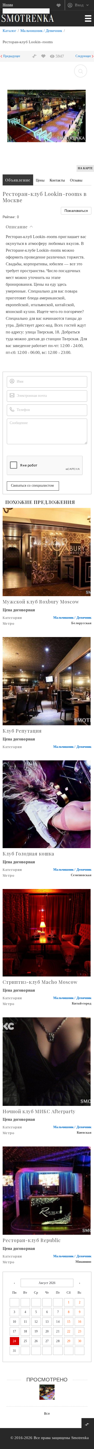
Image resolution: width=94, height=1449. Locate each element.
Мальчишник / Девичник (41, 31)
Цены (40, 180)
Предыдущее (11, 56)
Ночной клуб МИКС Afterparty (39, 1111)
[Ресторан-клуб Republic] (47, 1190)
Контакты (57, 180)
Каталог (9, 31)
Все (47, 1413)
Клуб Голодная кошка (28, 853)
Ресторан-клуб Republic (32, 1240)
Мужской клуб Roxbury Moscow (41, 602)
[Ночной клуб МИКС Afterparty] (47, 1061)
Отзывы (76, 180)
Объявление (18, 180)
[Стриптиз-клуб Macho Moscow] (47, 932)
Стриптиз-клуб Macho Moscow (40, 982)
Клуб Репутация (22, 731)
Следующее (83, 56)
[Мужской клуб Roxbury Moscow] (47, 551)
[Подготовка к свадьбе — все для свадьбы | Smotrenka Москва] (27, 18)
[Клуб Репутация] (47, 680)
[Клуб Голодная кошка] (47, 804)
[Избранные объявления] (60, 5)
